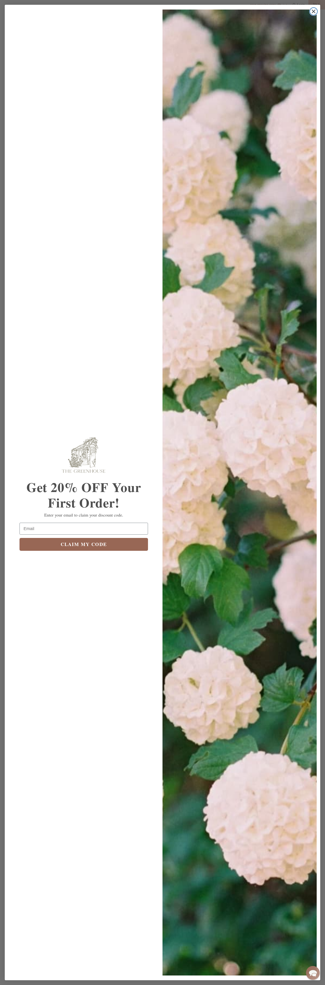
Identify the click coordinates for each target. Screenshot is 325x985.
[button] (313, 973)
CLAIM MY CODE (84, 544)
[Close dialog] (313, 11)
